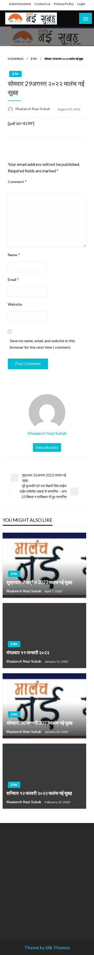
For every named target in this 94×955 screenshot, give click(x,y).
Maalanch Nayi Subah (33, 109)
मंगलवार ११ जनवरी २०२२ (28, 652)
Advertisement (20, 4)
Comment (17, 181)
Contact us (42, 4)
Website (15, 304)
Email (13, 279)
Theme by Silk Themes (47, 947)
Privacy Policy (64, 4)
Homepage (16, 58)
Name (14, 255)
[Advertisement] (47, 878)
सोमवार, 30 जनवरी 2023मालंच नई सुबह (40, 723)
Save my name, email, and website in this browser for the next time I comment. (42, 343)
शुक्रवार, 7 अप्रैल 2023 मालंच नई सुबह (39, 582)
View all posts (47, 447)
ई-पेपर (34, 58)
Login (81, 4)
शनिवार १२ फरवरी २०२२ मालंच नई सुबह (39, 793)
